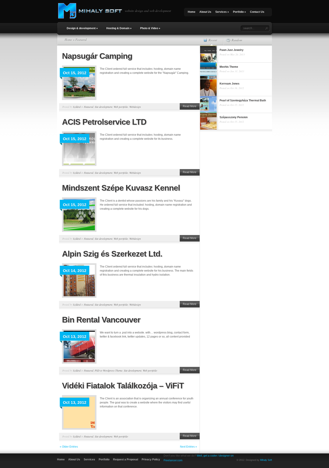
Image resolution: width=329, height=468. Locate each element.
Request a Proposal (125, 459)
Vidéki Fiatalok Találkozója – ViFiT (123, 385)
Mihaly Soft (266, 460)
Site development (103, 107)
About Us (205, 11)
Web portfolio (121, 107)
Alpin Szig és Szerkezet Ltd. (112, 253)
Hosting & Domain (119, 28)
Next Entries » (188, 446)
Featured (88, 107)
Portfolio (239, 11)
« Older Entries (69, 446)
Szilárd (77, 107)
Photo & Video (150, 28)
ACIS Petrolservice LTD (104, 121)
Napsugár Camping (97, 56)
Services (222, 11)
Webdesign (135, 107)
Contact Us (257, 11)
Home (191, 11)
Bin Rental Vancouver (101, 319)
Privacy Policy (151, 459)
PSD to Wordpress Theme (108, 370)
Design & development (82, 28)
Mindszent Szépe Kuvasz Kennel (121, 187)
